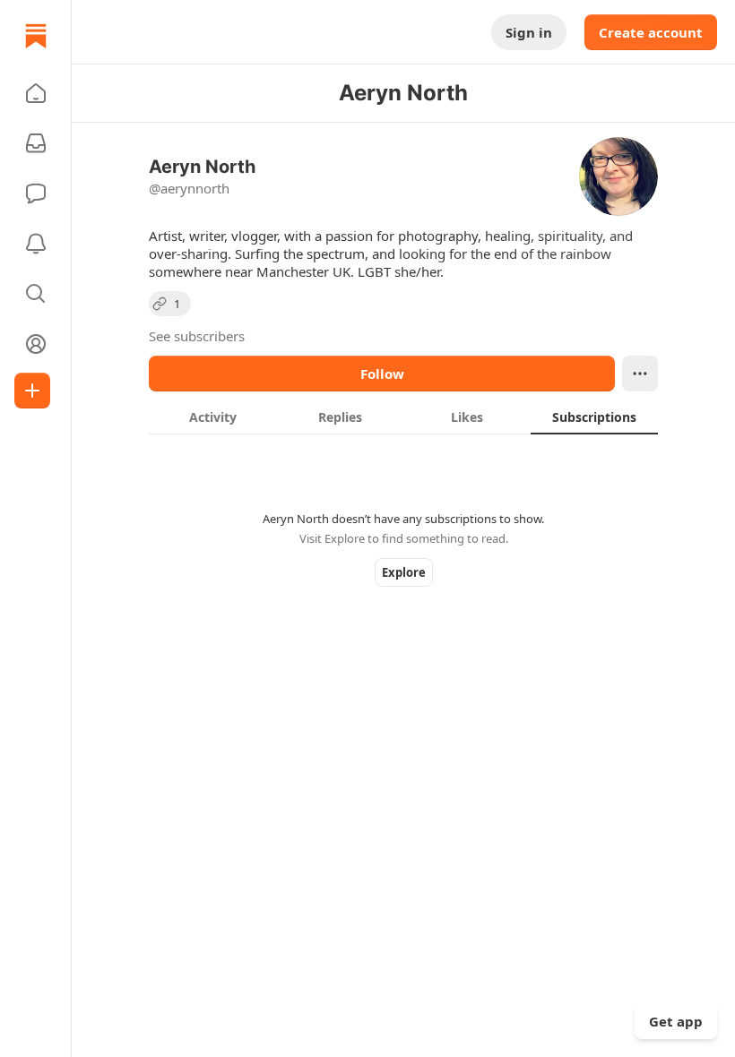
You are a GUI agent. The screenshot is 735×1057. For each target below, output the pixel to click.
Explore (404, 572)
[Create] (32, 390)
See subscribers (197, 336)
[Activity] (35, 243)
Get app (676, 1021)
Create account (651, 32)
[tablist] (403, 416)
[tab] (212, 416)
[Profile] (35, 343)
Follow (382, 373)
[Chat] (35, 193)
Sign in (529, 32)
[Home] (35, 35)
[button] (35, 93)
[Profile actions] (640, 373)
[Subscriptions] (35, 143)
